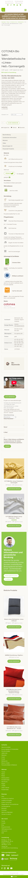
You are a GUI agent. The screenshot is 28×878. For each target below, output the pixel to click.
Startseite (3, 22)
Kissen (3, 757)
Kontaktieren (8, 579)
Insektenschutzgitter (6, 800)
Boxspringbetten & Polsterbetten (9, 749)
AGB (2, 833)
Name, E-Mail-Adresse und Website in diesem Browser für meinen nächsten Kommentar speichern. (14, 441)
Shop (8, 22)
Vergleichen (6, 127)
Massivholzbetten (6, 747)
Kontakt (3, 823)
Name (6, 427)
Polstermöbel (5, 789)
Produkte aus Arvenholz (7, 798)
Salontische (4, 781)
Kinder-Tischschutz (6, 802)
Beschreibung (7, 134)
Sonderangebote (19, 1)
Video (4, 143)
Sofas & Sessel (5, 787)
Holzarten (4, 810)
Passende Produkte (8, 149)
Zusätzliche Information (9, 137)
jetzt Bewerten (10, 396)
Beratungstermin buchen (11, 575)
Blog (2, 825)
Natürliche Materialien (7, 812)
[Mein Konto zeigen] (17, 5)
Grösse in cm (4, 114)
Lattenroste (4, 753)
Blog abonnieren (9, 3)
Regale (3, 783)
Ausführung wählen (14, 488)
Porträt (3, 821)
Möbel (3, 775)
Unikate (3, 785)
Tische (3, 772)
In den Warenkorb (13, 123)
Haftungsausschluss (6, 829)
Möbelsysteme (5, 777)
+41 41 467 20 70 (9, 1)
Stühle (3, 773)
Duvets (3, 759)
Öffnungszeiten (19, 3)
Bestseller (4, 808)
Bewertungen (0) (7, 146)
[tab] (14, 134)
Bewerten (22, 127)
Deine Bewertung (9, 415)
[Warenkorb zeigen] (20, 5)
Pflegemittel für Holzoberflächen (9, 804)
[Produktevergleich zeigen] (11, 5)
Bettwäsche (20, 22)
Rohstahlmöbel (5, 779)
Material (5, 140)
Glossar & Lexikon (6, 814)
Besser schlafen (5, 763)
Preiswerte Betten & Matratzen (9, 765)
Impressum (4, 831)
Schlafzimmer (13, 22)
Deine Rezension (9, 418)
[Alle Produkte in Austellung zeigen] (7, 5)
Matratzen (4, 755)
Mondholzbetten (5, 751)
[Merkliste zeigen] (14, 5)
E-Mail (6, 432)
